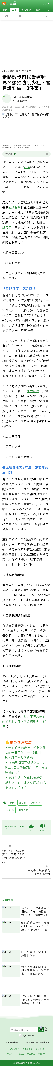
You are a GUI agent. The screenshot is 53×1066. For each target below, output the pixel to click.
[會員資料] (44, 4)
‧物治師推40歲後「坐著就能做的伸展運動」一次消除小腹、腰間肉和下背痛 (25, 752)
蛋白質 (22, 802)
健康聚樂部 (27, 1049)
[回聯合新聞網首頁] (4, 4)
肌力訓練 (33, 391)
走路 (27, 167)
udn (4, 70)
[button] (49, 10)
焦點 (4, 10)
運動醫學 (14, 207)
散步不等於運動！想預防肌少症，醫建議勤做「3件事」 (25, 721)
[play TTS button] (15, 154)
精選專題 (40, 1049)
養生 (14, 10)
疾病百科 (11, 1054)
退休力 (21, 1054)
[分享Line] (19, 16)
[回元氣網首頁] (11, 3)
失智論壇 (26, 10)
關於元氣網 (14, 1049)
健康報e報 (28, 1035)
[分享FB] (6, 16)
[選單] (49, 4)
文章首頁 (31, 1054)
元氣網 (11, 70)
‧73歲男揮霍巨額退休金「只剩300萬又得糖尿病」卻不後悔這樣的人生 (26, 767)
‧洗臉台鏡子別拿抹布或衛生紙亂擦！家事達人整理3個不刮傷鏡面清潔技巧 (26, 782)
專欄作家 (42, 1054)
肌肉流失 (8, 227)
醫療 (38, 10)
